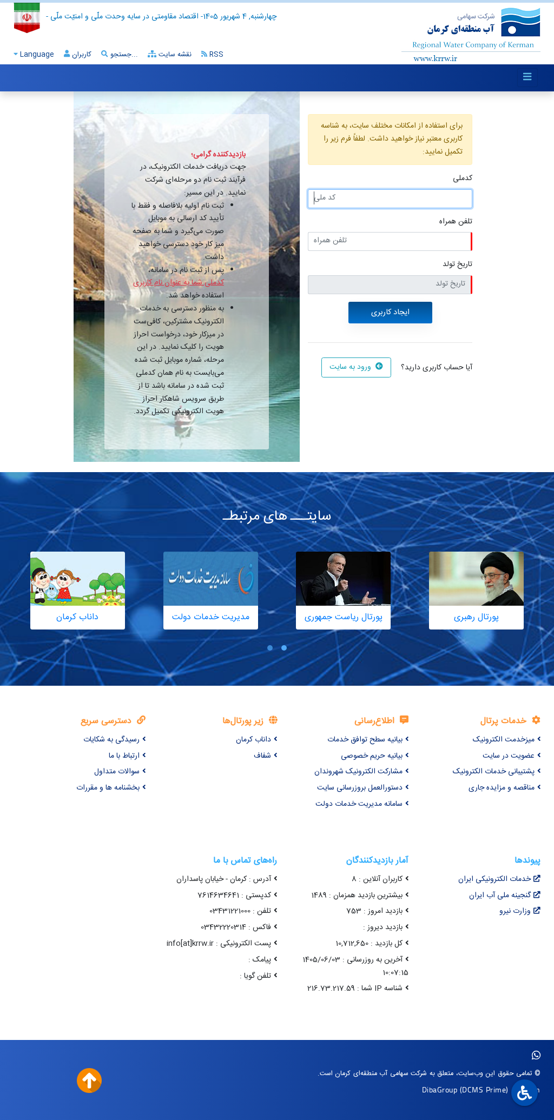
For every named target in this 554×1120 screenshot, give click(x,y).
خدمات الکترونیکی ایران (494, 879)
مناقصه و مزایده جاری (502, 787)
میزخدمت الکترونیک (504, 739)
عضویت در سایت (509, 756)
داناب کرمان (253, 739)
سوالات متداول (117, 771)
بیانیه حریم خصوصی (372, 756)
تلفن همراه (455, 222)
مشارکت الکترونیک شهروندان (358, 771)
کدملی (462, 179)
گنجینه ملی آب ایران (500, 895)
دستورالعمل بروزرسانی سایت (360, 787)
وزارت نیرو (515, 911)
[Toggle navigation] (527, 77)
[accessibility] (523, 1093)
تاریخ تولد (457, 265)
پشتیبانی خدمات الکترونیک (494, 771)
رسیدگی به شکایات (111, 739)
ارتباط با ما (124, 756)
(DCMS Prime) (484, 1089)
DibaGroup (440, 1089)
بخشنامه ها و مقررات (108, 787)
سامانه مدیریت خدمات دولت (359, 804)
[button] (284, 648)
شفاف (262, 756)
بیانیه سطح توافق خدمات (365, 739)
